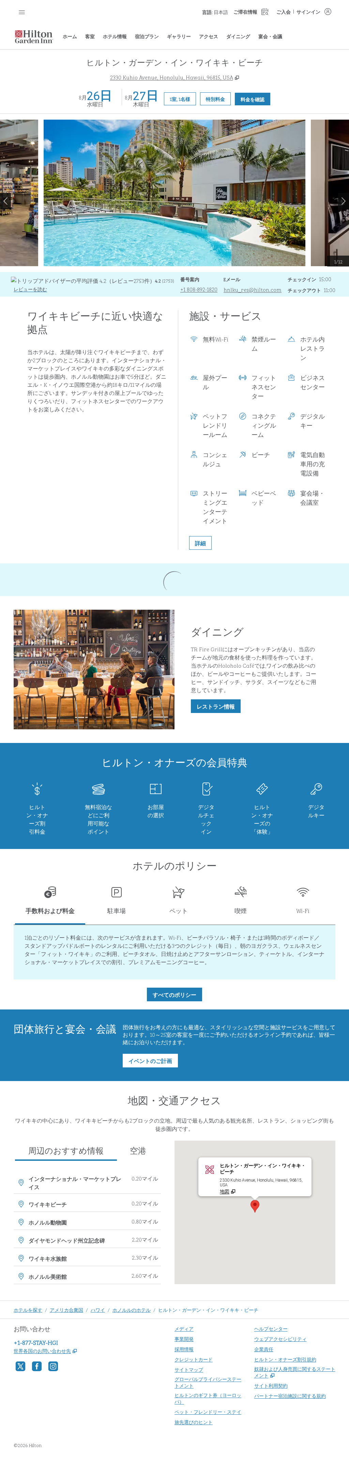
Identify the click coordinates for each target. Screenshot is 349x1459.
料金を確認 (255, 99)
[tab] (50, 903)
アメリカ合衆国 (66, 1309)
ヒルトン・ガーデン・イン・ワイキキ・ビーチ (208, 1309)
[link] (198, 289)
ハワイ (98, 1309)
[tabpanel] (174, 952)
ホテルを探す (28, 1309)
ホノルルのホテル (131, 1309)
